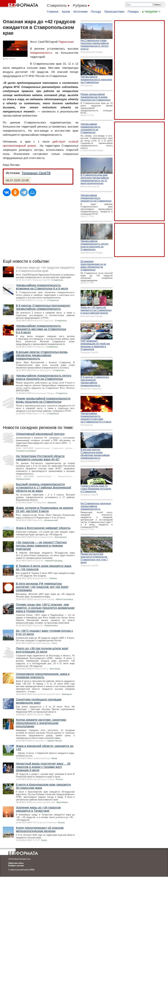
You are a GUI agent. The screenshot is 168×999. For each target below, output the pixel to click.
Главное (52, 11)
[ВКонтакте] (7, 192)
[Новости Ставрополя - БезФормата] (19, 4)
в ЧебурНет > (151, 11)
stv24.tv (12, 59)
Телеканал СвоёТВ (36, 173)
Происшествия (114, 11)
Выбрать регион (16, 865)
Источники (80, 11)
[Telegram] (24, 192)
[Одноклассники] (15, 192)
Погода (96, 11)
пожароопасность (41, 52)
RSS (32, 870)
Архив (66, 11)
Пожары (133, 11)
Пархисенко (66, 41)
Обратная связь (16, 863)
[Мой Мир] (32, 192)
